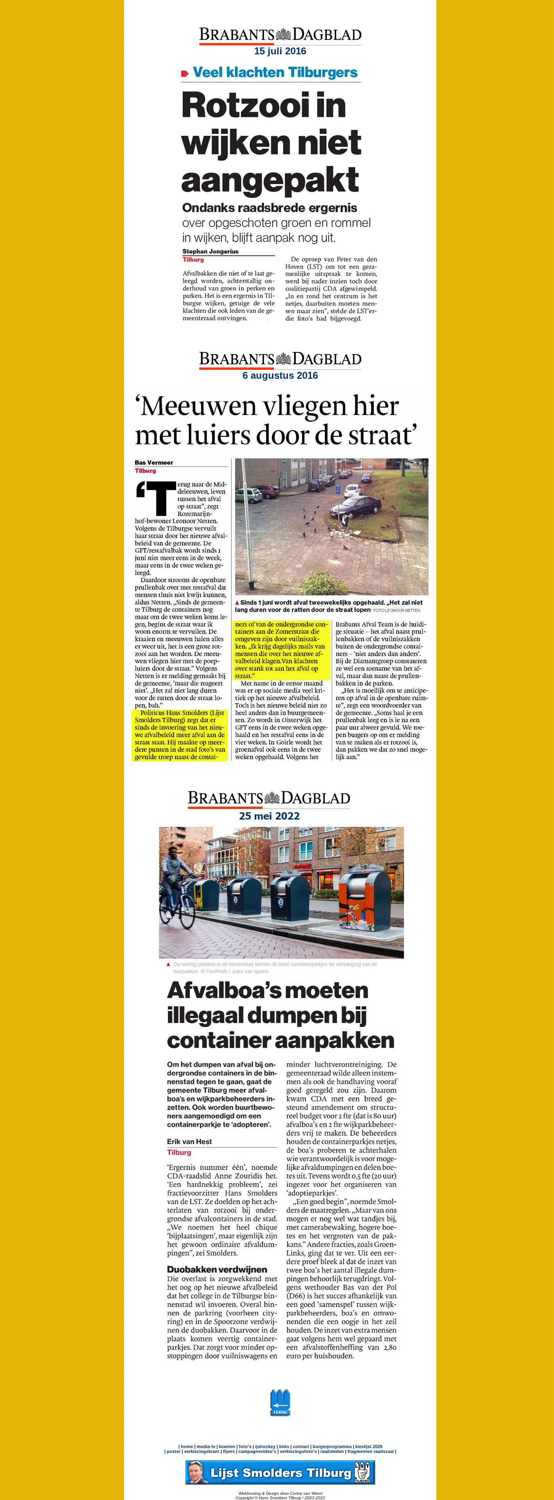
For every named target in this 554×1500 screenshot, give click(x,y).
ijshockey (265, 1446)
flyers (228, 1451)
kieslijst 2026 (368, 1446)
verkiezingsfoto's (298, 1451)
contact (301, 1446)
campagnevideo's (257, 1451)
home (187, 1446)
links (284, 1446)
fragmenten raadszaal (371, 1451)
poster (173, 1451)
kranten (227, 1446)
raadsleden (331, 1451)
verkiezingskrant (201, 1451)
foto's (245, 1446)
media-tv (206, 1446)
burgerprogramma (331, 1446)
